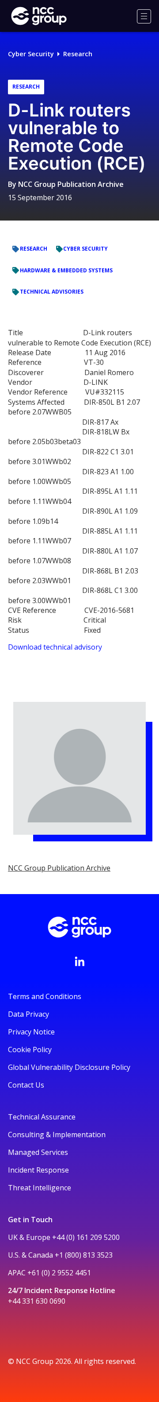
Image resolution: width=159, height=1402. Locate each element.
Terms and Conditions (44, 996)
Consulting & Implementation (57, 1134)
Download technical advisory (55, 647)
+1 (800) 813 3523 (84, 1255)
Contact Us (26, 1085)
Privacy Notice (31, 1032)
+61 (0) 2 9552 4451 (59, 1273)
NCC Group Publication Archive (71, 184)
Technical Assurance (42, 1117)
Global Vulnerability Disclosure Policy (69, 1067)
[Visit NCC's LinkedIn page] (79, 961)
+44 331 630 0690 (36, 1301)
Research (77, 54)
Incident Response (38, 1170)
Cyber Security (31, 54)
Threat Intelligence (39, 1188)
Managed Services (38, 1152)
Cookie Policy (30, 1049)
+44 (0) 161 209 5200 (86, 1237)
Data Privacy (28, 1014)
